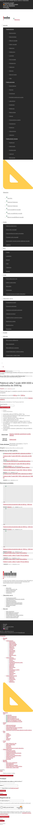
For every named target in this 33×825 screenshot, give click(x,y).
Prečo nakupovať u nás (11, 278)
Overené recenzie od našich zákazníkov (15, 294)
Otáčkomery (12, 52)
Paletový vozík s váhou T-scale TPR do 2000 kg (16, 561)
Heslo (1, 785)
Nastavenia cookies (11, 321)
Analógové (11, 142)
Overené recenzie (10, 591)
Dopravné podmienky (11, 306)
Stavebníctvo (12, 123)
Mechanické (12, 157)
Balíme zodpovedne (11, 282)
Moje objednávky (10, 344)
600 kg (15, 395)
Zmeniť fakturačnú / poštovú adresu (15, 351)
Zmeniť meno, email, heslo (12, 616)
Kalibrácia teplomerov (11, 226)
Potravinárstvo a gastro (15, 120)
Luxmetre (11, 55)
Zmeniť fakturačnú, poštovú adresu (14, 615)
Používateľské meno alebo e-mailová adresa (11, 781)
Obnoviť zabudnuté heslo (12, 617)
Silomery (11, 71)
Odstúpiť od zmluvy (11, 313)
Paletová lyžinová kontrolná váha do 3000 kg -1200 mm (18, 527)
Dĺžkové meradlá (13, 40)
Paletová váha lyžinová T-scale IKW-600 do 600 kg (16, 463)
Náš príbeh (8, 286)
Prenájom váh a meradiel (12, 237)
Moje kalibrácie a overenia (12, 347)
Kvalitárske (12, 105)
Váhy (10, 78)
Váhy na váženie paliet (12, 376)
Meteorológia (12, 112)
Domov (1, 376)
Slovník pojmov (9, 325)
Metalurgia (11, 108)
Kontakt (8, 606)
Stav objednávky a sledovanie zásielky (15, 599)
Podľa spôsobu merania (12, 138)
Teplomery (11, 67)
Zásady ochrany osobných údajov (14, 317)
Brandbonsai (21, 632)
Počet (1, 404)
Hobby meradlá (13, 44)
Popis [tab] (4, 410)
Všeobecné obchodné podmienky (14, 310)
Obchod (11, 116)
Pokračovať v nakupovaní (6, 775)
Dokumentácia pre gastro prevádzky (15, 233)
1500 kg (22, 395)
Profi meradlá (12, 59)
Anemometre (12, 33)
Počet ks (5, 404)
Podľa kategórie (10, 29)
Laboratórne (12, 101)
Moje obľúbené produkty (12, 614)
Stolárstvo (11, 127)
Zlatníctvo (11, 135)
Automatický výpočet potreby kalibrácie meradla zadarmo (19, 730)
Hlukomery (11, 48)
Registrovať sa (5, 816)
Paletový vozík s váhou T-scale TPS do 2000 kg (16, 555)
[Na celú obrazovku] (2, 823)
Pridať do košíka (5, 407)
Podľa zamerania (10, 82)
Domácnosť (12, 93)
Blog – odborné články (8, 626)
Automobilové (12, 86)
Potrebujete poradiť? (11, 302)
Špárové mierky (13, 74)
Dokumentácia (12, 37)
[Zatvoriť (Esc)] (4, 823)
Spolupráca (9, 290)
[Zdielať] (3, 823)
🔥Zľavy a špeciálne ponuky (10, 4)
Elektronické (12, 146)
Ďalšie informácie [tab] (7, 411)
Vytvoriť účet (3, 795)
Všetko (8, 252)
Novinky (8, 271)
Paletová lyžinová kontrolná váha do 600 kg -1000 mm (17, 504)
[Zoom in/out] (0, 823)
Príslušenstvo (12, 63)
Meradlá (5, 624)
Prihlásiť (3, 790)
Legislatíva (8, 256)
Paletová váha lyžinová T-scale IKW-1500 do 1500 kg (17, 470)
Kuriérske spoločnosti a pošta (16, 97)
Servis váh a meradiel (11, 229)
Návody (8, 260)
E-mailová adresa (4, 800)
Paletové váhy (21, 376)
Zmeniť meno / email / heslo (13, 355)
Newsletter (8, 329)
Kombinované (12, 150)
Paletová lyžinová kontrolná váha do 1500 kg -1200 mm (18, 549)
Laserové (11, 154)
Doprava (11, 89)
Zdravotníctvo (12, 131)
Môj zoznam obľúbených (12, 340)
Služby (4, 625)
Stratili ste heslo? (14, 788)
